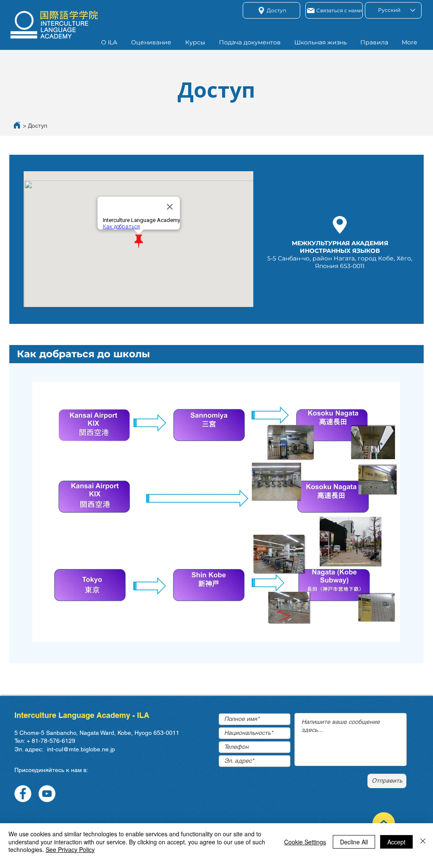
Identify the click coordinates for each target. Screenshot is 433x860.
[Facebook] (22, 793)
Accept (396, 842)
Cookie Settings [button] (305, 842)
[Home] (17, 125)
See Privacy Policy (70, 849)
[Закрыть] (423, 841)
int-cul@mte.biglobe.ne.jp (81, 749)
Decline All (354, 842)
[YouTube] (46, 793)
